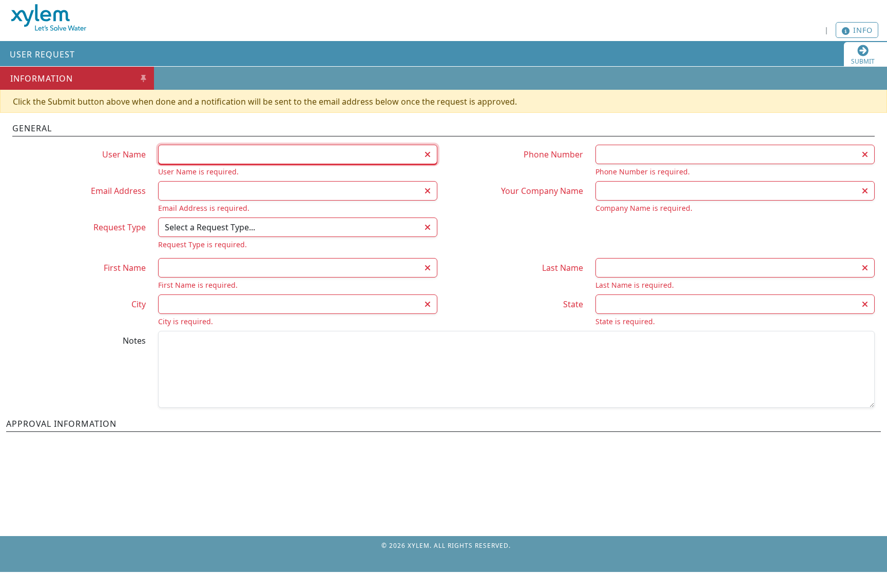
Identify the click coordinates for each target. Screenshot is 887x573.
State (573, 304)
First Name (125, 267)
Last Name (562, 267)
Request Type (119, 227)
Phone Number (553, 154)
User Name (124, 154)
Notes (134, 340)
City (138, 304)
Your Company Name (542, 190)
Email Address (118, 190)
